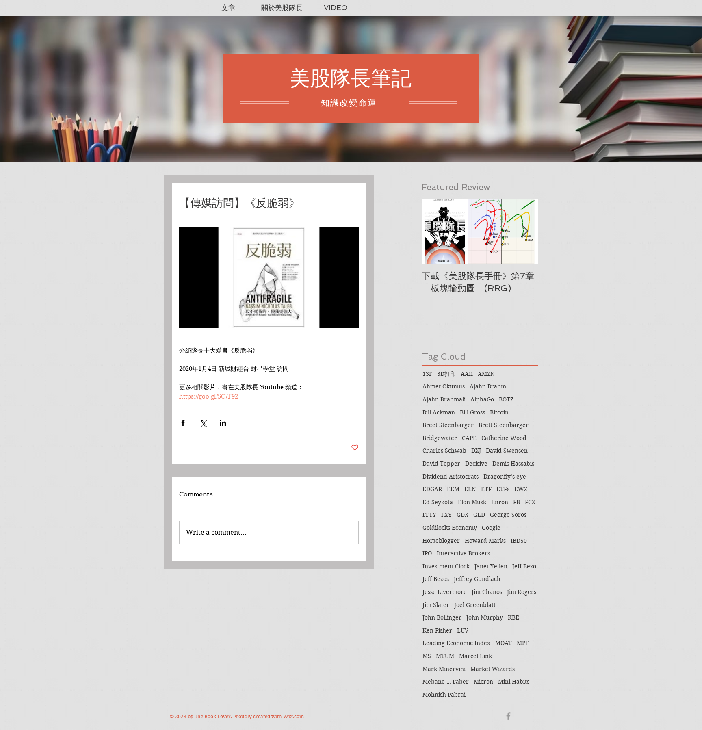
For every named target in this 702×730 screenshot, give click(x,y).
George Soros (508, 514)
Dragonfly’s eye (504, 476)
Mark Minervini (444, 669)
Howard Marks (485, 540)
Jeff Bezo (524, 566)
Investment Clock (446, 566)
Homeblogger (441, 540)
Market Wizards (492, 669)
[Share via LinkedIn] (223, 423)
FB (516, 502)
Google (491, 527)
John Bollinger (442, 617)
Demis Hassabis (513, 463)
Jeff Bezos (435, 579)
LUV (462, 630)
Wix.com (293, 716)
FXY (446, 514)
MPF (523, 643)
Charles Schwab (444, 450)
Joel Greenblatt (475, 605)
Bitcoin (499, 412)
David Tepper (441, 463)
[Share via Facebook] (183, 423)
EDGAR (432, 489)
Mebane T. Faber (445, 681)
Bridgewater (439, 438)
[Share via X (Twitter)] (203, 423)
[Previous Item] (434, 231)
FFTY (429, 514)
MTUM (445, 656)
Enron (499, 502)
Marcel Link (475, 656)
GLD (479, 514)
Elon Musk (472, 502)
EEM (453, 489)
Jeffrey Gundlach (477, 579)
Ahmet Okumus (443, 386)
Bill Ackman (438, 412)
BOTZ (506, 399)
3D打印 (446, 373)
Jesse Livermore (444, 592)
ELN (470, 489)
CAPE (469, 438)
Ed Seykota (437, 502)
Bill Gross (472, 412)
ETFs (502, 489)
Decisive (476, 463)
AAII (467, 373)
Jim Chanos (487, 592)
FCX (530, 502)
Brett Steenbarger (504, 425)
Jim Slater (435, 605)
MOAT (503, 643)
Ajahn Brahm (488, 386)
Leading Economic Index (456, 643)
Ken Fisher (437, 630)
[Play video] (269, 277)
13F (427, 373)
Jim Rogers (521, 592)
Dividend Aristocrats (450, 476)
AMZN (486, 373)
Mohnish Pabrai (444, 694)
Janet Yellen (490, 566)
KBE (513, 617)
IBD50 (519, 540)
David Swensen (507, 450)
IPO (427, 553)
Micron (483, 681)
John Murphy (484, 617)
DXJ (476, 450)
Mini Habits (513, 681)
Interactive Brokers (463, 553)
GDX (462, 514)
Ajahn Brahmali (444, 399)
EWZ (520, 489)
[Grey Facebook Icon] (508, 716)
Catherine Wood (503, 438)
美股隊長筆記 (351, 78)
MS (426, 656)
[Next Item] (525, 231)
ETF (486, 489)
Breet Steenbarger (448, 425)
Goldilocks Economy (449, 527)
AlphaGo (482, 399)
